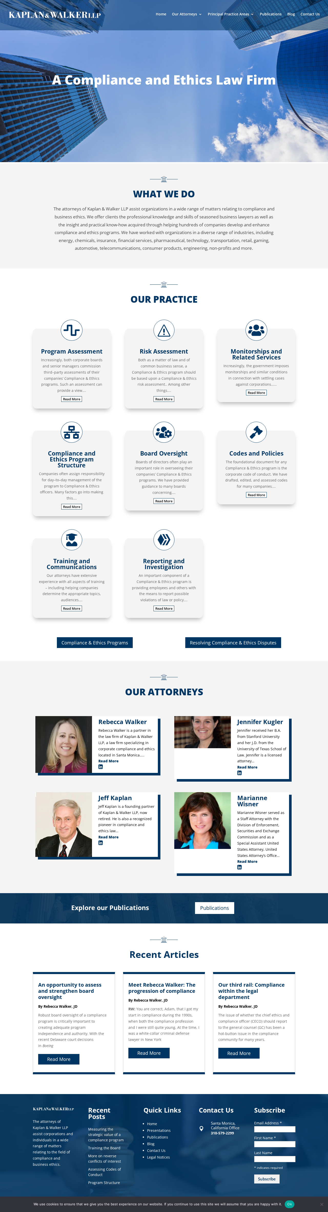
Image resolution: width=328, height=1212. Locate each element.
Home (161, 14)
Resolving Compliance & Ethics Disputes (233, 643)
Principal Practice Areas (228, 14)
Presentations (159, 1130)
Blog (291, 14)
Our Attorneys (184, 14)
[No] (321, 1204)
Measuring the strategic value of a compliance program (106, 1134)
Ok (289, 1204)
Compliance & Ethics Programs (94, 643)
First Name (265, 1137)
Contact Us (310, 14)
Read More (71, 399)
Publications (271, 14)
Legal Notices (158, 1157)
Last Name (263, 1152)
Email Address (268, 1123)
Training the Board (104, 1147)
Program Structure (104, 1182)
